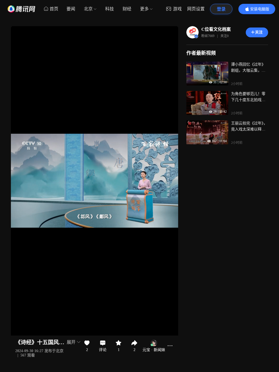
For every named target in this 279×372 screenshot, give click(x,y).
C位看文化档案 (216, 29)
